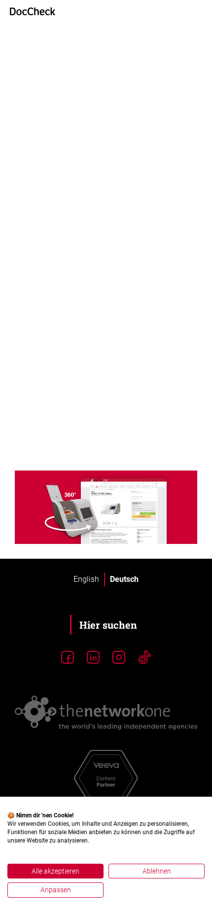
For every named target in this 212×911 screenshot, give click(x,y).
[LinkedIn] (93, 657)
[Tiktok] (144, 657)
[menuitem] (86, 579)
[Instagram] (119, 657)
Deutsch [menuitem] (124, 579)
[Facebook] (67, 657)
